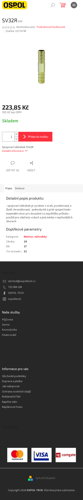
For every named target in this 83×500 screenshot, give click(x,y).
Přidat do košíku (38, 136)
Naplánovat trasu (12, 407)
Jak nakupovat (11, 386)
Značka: (15, 31)
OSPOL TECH (16, 293)
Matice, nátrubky (35, 237)
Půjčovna (7, 320)
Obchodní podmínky (14, 376)
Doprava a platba (12, 381)
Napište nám (9, 402)
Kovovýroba (9, 330)
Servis (6, 325)
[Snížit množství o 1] (16, 139)
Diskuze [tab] (20, 188)
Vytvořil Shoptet (45, 478)
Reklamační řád (11, 397)
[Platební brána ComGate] (17, 455)
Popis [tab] (8, 188)
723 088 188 (15, 287)
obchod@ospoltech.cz (21, 281)
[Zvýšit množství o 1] (16, 134)
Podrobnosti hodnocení (51, 27)
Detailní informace (13, 151)
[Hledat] (53, 5)
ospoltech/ (14, 299)
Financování (9, 335)
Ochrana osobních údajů (16, 392)
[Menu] (74, 5)
